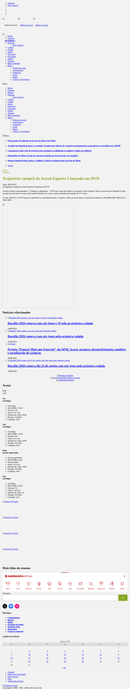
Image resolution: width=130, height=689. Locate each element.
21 (101, 658)
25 (47, 661)
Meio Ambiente (14, 63)
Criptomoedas (14, 618)
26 (65, 661)
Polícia (10, 59)
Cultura (11, 47)
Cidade (10, 50)
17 (29, 658)
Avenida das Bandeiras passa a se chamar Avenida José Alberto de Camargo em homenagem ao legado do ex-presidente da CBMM (64, 146)
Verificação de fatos (15, 681)
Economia (12, 57)
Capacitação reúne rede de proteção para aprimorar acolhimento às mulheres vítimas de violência (49, 151)
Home (5, 170)
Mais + (10, 66)
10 (29, 654)
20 (83, 658)
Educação (11, 54)
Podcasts (11, 43)
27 (83, 661)
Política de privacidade (17, 674)
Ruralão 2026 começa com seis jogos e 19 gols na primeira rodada (50, 323)
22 (118, 658)
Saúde (10, 52)
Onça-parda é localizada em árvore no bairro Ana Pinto (31, 141)
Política (11, 41)
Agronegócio (18, 70)
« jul (64, 668)
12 (65, 654)
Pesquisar (6, 593)
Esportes (11, 38)
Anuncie (11, 3)
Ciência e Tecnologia (21, 79)
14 (101, 654)
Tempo (10, 166)
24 (29, 661)
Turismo (11, 61)
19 (65, 658)
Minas (15, 77)
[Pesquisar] (122, 598)
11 (47, 654)
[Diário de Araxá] (33, 25)
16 (12, 658)
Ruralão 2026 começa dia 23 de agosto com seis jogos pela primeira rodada (56, 365)
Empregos (17, 73)
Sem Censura (18, 45)
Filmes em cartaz (19, 68)
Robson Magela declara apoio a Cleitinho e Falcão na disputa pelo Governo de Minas (44, 161)
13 (83, 654)
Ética (10, 679)
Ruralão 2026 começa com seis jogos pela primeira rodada (45, 336)
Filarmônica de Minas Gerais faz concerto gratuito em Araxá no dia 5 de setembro (43, 156)
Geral (15, 75)
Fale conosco (13, 5)
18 (47, 658)
